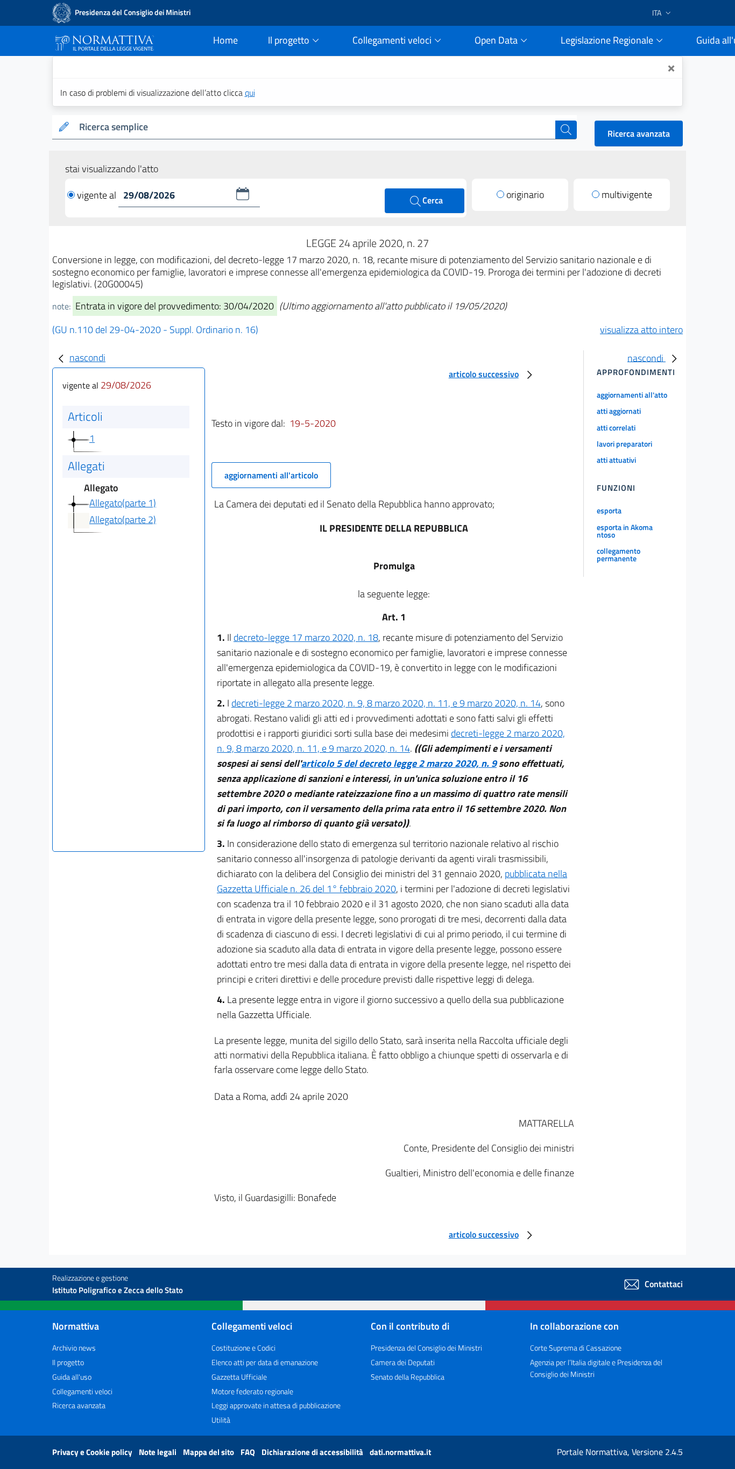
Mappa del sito (209, 1452)
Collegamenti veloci (82, 1391)
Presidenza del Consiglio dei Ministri (426, 1347)
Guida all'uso (71, 1376)
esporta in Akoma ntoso (625, 530)
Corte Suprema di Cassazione (575, 1347)
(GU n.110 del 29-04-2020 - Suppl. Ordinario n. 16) (155, 329)
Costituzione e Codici (243, 1347)
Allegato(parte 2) (122, 519)
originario (525, 194)
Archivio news (74, 1347)
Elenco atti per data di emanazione (264, 1362)
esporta (609, 510)
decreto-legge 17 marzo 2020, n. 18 (306, 637)
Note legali (158, 1452)
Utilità (220, 1419)
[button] (242, 193)
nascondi (87, 357)
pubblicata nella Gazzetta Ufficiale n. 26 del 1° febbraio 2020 (392, 881)
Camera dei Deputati (403, 1362)
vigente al (97, 195)
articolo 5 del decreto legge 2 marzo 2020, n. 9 (399, 763)
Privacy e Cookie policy (93, 1452)
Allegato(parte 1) (122, 503)
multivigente (627, 194)
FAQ (249, 1452)
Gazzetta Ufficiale (239, 1376)
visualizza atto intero (641, 329)
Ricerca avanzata (638, 133)
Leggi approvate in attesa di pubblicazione (276, 1405)
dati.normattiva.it (400, 1452)
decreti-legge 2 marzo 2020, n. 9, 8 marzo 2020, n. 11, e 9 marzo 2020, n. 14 (386, 703)
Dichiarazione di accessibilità (313, 1452)
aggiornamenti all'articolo (271, 475)
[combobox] (315, 127)
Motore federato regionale (252, 1391)
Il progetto (68, 1362)
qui (250, 92)
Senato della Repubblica (407, 1376)
